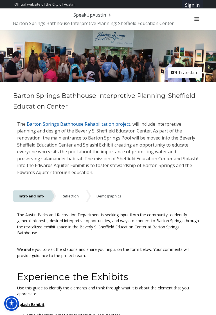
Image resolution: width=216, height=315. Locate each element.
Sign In (192, 5)
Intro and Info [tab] (31, 196)
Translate (188, 72)
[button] (11, 303)
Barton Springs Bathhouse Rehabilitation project (78, 124)
